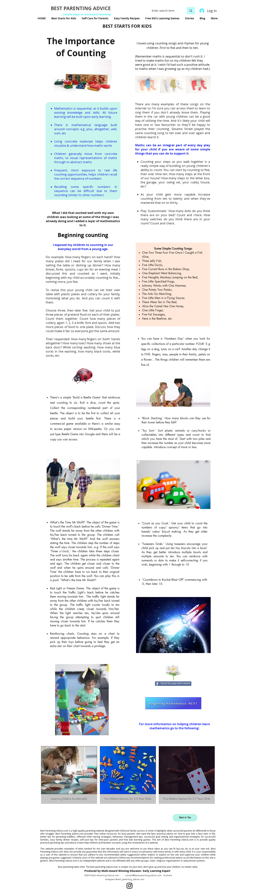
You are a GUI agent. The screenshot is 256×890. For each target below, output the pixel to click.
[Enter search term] (191, 10)
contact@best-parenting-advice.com (143, 875)
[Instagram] (129, 886)
